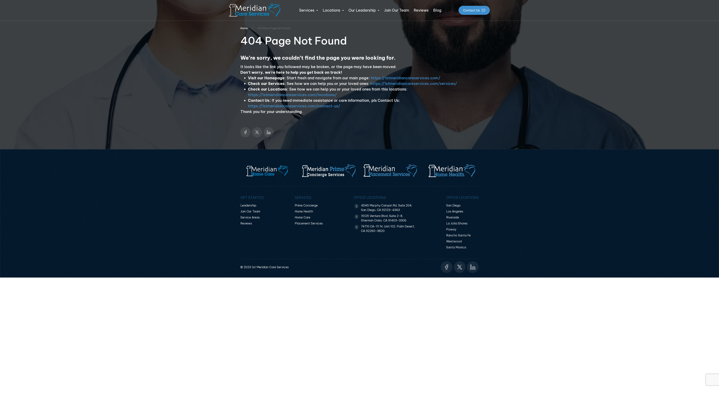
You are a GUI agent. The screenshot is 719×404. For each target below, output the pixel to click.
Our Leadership (362, 10)
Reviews (421, 10)
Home (244, 28)
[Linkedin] (269, 132)
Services (306, 10)
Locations (331, 10)
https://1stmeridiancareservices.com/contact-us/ (294, 106)
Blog (437, 10)
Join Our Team (396, 10)
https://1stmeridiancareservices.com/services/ (413, 83)
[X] (257, 132)
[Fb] (245, 132)
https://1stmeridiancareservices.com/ (405, 78)
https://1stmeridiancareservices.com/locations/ (292, 94)
